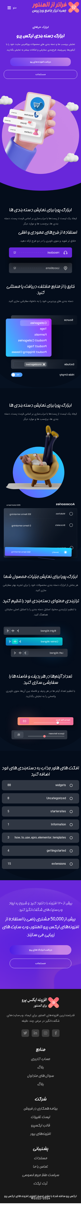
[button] (12, 8)
